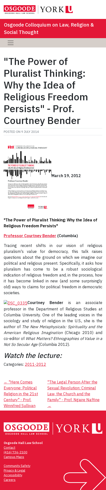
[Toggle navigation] (10, 42)
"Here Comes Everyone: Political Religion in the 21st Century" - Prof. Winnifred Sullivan (21, 394)
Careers (10, 480)
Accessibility (13, 475)
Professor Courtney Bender (30, 235)
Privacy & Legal (14, 470)
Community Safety (17, 466)
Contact (9, 447)
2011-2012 (35, 364)
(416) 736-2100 (15, 452)
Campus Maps (14, 457)
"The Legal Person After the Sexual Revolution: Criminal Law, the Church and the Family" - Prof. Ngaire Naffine (73, 394)
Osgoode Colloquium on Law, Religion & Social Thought (49, 28)
